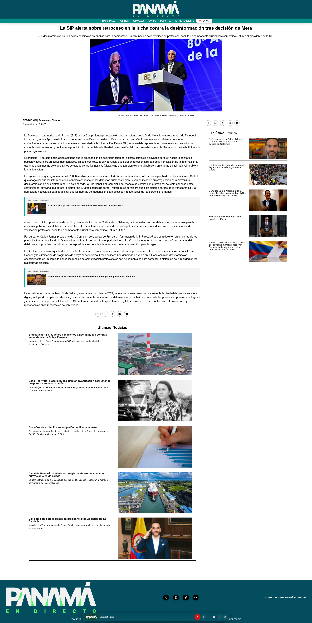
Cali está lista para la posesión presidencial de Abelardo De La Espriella (85, 205)
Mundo (232, 133)
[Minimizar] (220, 617)
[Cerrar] (225, 617)
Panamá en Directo (49, 120)
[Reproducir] (197, 617)
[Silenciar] (203, 617)
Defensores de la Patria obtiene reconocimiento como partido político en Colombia (91, 276)
